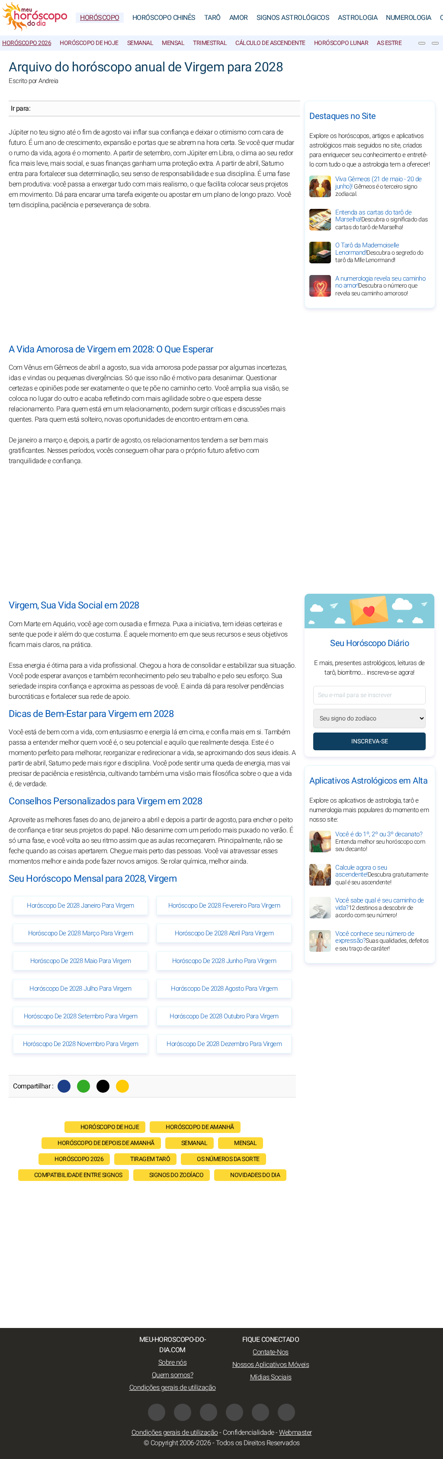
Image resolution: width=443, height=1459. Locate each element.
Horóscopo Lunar (341, 43)
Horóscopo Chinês (164, 18)
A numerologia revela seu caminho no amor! (380, 286)
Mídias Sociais (271, 1377)
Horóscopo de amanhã (200, 1127)
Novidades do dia (255, 1175)
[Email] (122, 1086)
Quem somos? (172, 1375)
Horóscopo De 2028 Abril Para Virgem (224, 933)
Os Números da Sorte (228, 1159)
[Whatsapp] (83, 1086)
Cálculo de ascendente (270, 43)
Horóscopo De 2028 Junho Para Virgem (224, 961)
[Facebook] (64, 1086)
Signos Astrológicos (293, 18)
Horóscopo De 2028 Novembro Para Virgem (80, 1044)
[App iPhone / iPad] (260, 1412)
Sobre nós (172, 1362)
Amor (238, 18)
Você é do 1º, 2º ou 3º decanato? (380, 841)
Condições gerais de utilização (172, 1387)
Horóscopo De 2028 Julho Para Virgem (80, 988)
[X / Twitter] (182, 1412)
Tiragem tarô (150, 1159)
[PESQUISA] (435, 43)
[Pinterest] (234, 1412)
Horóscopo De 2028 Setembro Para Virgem (81, 1016)
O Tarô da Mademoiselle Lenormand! (379, 252)
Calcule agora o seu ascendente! (381, 875)
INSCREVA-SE (369, 741)
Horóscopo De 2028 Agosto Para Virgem (224, 988)
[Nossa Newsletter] (421, 43)
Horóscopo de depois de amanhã (106, 1143)
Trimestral (210, 43)
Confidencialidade (248, 1432)
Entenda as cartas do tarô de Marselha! (381, 220)
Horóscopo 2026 (26, 43)
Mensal (173, 43)
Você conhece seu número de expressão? (382, 941)
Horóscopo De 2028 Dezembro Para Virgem (224, 1044)
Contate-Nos (271, 1352)
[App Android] (286, 1412)
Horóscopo (99, 18)
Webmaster (295, 1432)
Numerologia (408, 18)
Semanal (140, 43)
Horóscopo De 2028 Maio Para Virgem (80, 961)
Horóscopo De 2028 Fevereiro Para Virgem (224, 905)
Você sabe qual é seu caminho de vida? (379, 908)
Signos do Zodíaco (176, 1175)
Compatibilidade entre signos (78, 1175)
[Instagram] (208, 1412)
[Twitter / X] (103, 1086)
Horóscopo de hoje (89, 43)
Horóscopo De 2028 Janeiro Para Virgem (80, 905)
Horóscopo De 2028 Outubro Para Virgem (224, 1016)
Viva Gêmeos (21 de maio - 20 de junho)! (378, 186)
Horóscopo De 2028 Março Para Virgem (80, 933)
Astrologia (357, 18)
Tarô (212, 18)
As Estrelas (394, 43)
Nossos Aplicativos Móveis (270, 1365)
